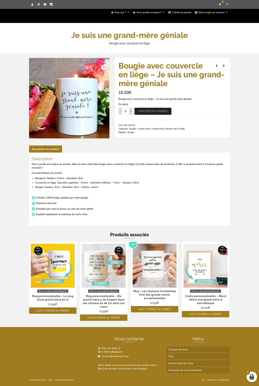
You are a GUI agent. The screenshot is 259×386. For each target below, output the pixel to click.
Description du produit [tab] (45, 149)
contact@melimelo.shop (115, 356)
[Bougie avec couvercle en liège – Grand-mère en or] (216, 65)
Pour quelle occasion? (149, 12)
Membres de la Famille (175, 129)
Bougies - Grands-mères (140, 129)
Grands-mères (158, 129)
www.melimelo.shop (39, 380)
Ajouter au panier (153, 111)
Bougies (131, 132)
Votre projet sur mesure (211, 12)
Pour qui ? (120, 12)
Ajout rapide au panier (52, 310)
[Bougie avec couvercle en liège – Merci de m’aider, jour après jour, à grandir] (223, 65)
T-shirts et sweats (181, 12)
